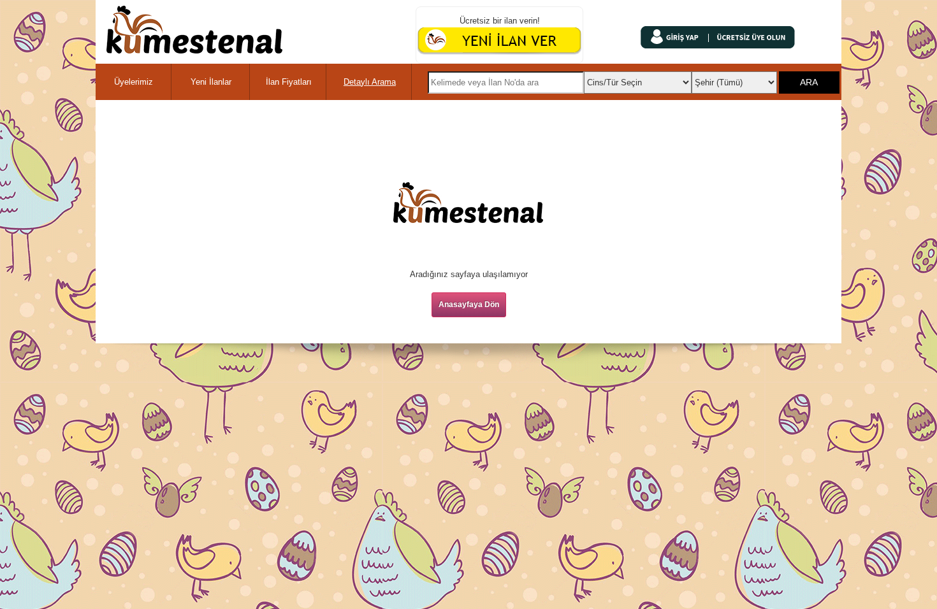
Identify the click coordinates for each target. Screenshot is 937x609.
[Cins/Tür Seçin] (637, 79)
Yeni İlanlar (211, 82)
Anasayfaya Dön (469, 304)
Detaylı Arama (370, 82)
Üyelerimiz (133, 82)
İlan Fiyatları (289, 82)
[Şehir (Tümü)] (735, 79)
